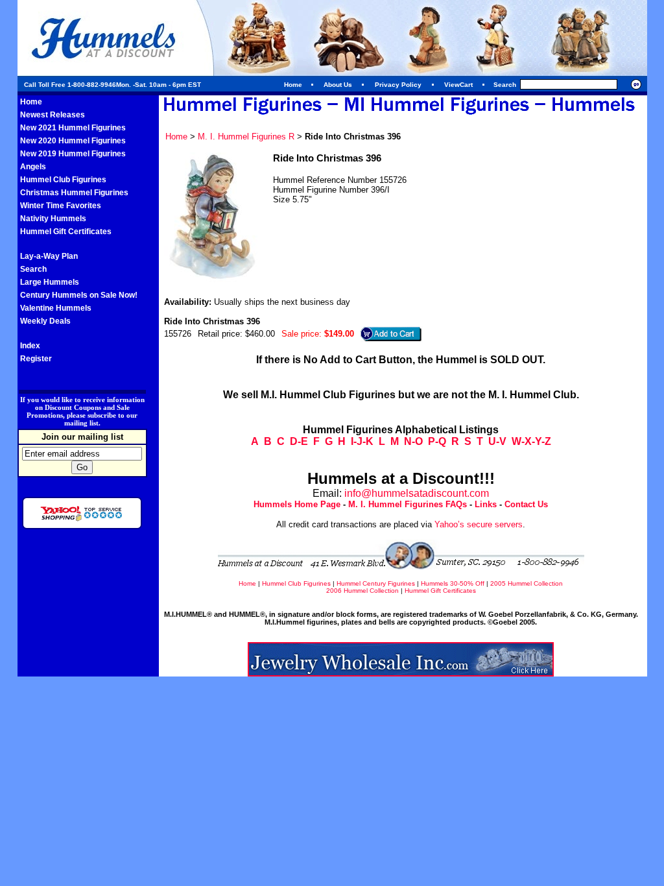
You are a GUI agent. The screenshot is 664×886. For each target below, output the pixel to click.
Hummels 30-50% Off (452, 583)
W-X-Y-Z (531, 441)
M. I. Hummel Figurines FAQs (407, 504)
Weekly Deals (45, 321)
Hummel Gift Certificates (66, 231)
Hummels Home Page (297, 504)
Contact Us (526, 504)
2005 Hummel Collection (526, 583)
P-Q (437, 441)
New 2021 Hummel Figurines (73, 127)
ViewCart (458, 84)
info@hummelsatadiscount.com (416, 493)
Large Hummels (49, 282)
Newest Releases (52, 114)
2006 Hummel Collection (362, 590)
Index (30, 345)
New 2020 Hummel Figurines (73, 140)
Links (486, 504)
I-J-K (362, 441)
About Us (338, 84)
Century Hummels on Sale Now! (78, 295)
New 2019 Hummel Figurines (73, 153)
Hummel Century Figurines (376, 583)
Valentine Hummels (55, 308)
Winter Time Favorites (60, 205)
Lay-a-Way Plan (49, 256)
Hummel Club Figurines (63, 179)
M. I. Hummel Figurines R (246, 136)
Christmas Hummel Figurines (74, 192)
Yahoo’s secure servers (478, 524)
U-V (497, 441)
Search (33, 269)
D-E (299, 441)
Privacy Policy (398, 84)
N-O (413, 441)
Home (293, 84)
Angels (33, 166)
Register (36, 358)
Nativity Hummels (53, 218)
